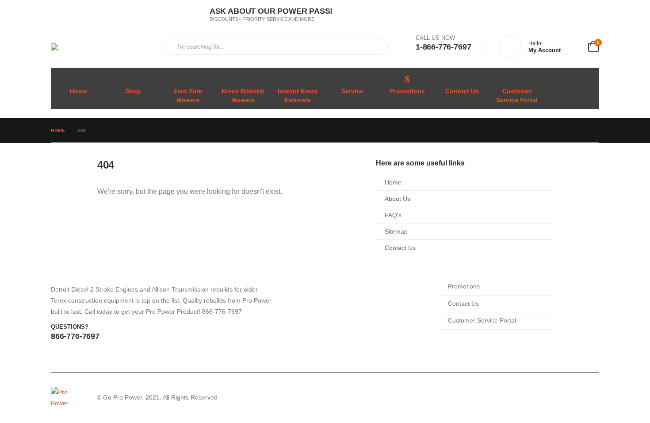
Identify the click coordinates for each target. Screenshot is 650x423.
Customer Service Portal (517, 96)
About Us (397, 198)
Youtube (591, 397)
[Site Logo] (102, 46)
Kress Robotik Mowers (243, 96)
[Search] (375, 46)
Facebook (574, 397)
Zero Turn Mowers (188, 96)
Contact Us (462, 91)
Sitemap (396, 231)
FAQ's (393, 215)
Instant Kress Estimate (298, 96)
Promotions (407, 91)
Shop (133, 91)
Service (352, 91)
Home (78, 91)
